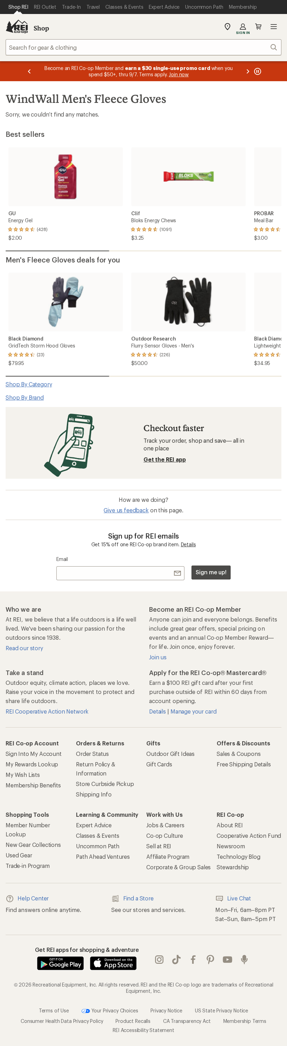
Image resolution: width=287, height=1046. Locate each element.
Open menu (274, 27)
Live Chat (239, 898)
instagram (159, 959)
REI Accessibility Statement (143, 1030)
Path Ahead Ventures (103, 856)
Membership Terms (244, 1021)
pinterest (210, 959)
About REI (230, 825)
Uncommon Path (97, 846)
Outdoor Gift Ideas (170, 753)
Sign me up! (211, 572)
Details (188, 544)
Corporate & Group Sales (178, 867)
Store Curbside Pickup (105, 783)
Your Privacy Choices (114, 1010)
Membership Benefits (33, 785)
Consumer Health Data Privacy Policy (62, 1021)
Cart (258, 27)
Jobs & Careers (165, 825)
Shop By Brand (25, 397)
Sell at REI (158, 846)
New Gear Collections (33, 844)
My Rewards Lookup (32, 764)
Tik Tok (176, 959)
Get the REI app (165, 459)
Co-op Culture (164, 835)
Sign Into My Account (34, 753)
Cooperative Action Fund (249, 835)
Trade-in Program (27, 865)
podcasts (244, 959)
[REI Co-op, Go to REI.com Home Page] (17, 27)
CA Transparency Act (187, 1021)
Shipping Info (94, 794)
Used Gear (19, 855)
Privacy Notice (166, 1010)
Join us (158, 657)
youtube (227, 959)
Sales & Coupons (239, 753)
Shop (41, 28)
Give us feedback (126, 510)
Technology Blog (238, 856)
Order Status (92, 753)
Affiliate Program (167, 856)
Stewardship (233, 867)
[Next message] (248, 71)
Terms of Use (54, 1010)
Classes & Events (97, 835)
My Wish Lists (23, 774)
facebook (193, 959)
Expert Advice (94, 825)
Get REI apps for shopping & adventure (87, 949)
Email (62, 559)
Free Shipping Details (244, 764)
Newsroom (231, 846)
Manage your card (193, 711)
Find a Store (138, 898)
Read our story (24, 648)
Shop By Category (29, 384)
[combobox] (143, 47)
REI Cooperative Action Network (47, 711)
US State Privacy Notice (221, 1010)
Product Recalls (132, 1021)
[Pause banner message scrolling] (257, 71)
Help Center (33, 898)
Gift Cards (159, 764)
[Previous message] (29, 71)
